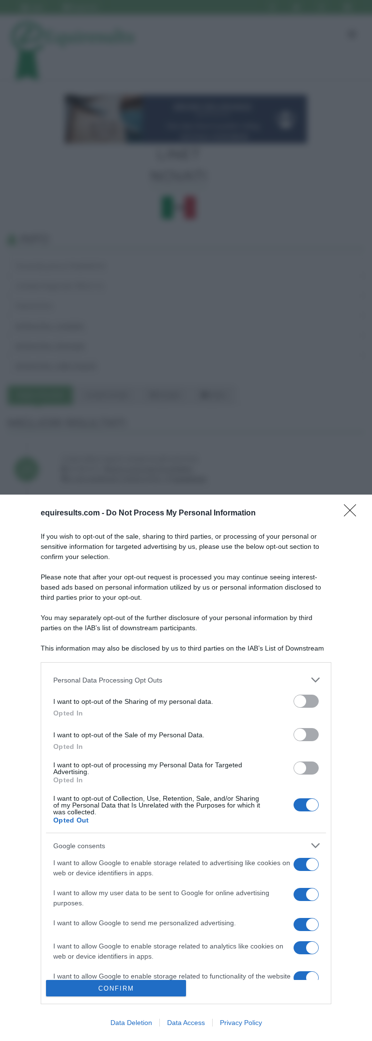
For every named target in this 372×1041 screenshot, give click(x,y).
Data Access (186, 1022)
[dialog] (186, 768)
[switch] (306, 701)
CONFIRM (116, 988)
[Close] (353, 513)
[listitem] (186, 680)
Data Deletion (131, 1022)
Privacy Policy (241, 1022)
